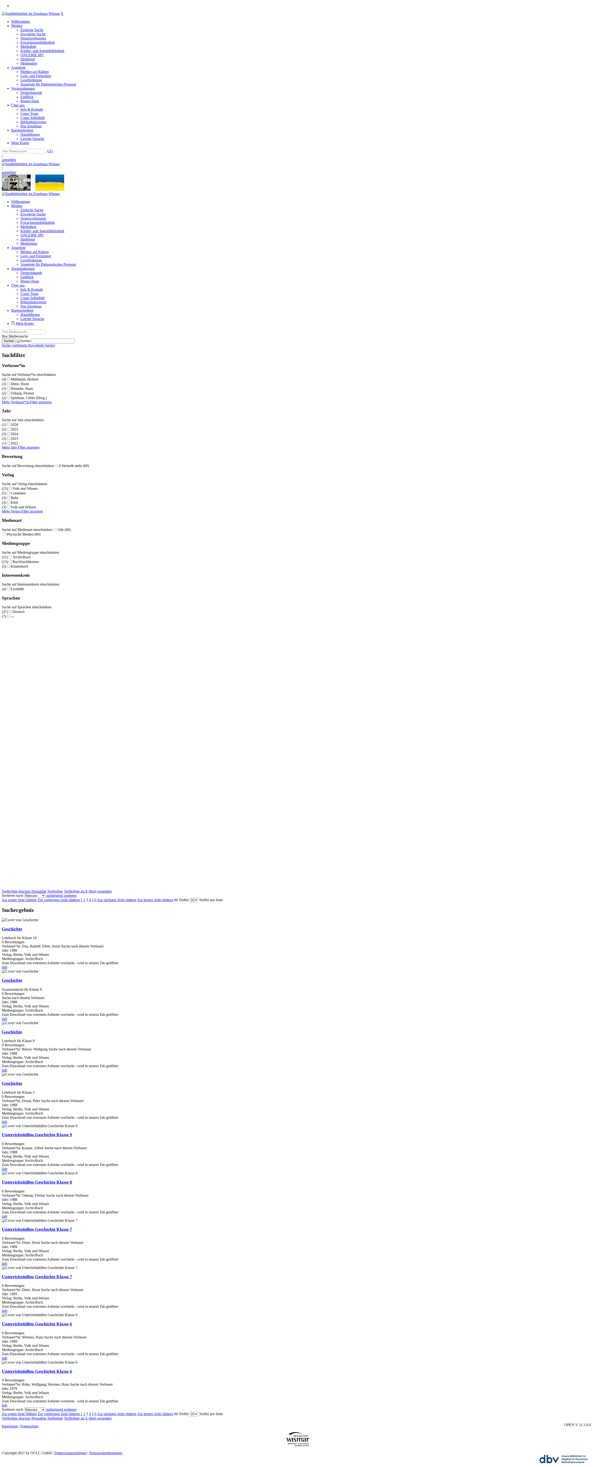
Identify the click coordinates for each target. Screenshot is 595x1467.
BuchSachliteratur (26, 562)
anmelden (9, 160)
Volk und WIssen (23, 507)
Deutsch (19, 612)
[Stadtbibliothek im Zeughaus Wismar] (31, 14)
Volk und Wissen (25, 488)
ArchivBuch (22, 557)
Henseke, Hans (22, 389)
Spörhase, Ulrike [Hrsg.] (29, 398)
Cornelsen (18, 493)
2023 (14, 438)
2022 (14, 443)
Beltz (14, 498)
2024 (14, 434)
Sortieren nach (12, 895)
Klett (14, 502)
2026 (14, 425)
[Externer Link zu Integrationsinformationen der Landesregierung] (49, 190)
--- (12, 616)
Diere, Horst (20, 384)
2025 (14, 429)
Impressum (10, 1426)
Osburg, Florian (22, 393)
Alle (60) (64, 530)
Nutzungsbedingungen (105, 1453)
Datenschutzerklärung (70, 1453)
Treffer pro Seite (211, 900)
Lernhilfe (17, 589)
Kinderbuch (19, 566)
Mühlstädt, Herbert (24, 379)
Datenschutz (29, 1426)
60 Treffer (181, 900)
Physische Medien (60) (23, 534)
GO (50, 151)
